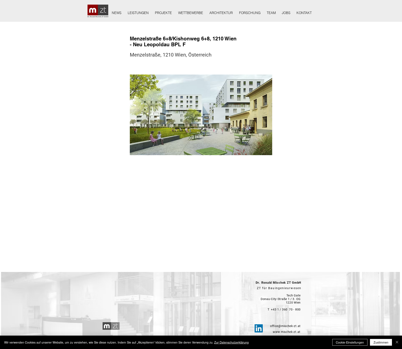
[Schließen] (396, 342)
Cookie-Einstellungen (350, 342)
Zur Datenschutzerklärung (231, 342)
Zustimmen (381, 342)
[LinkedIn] (259, 328)
